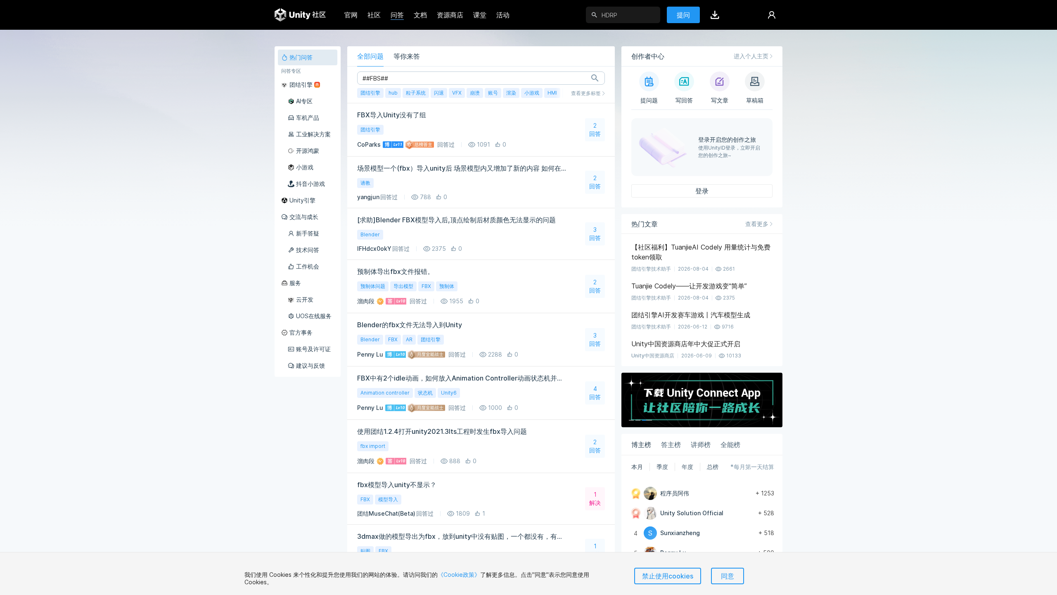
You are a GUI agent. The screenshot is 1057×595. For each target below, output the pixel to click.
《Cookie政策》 (459, 574)
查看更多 (756, 223)
